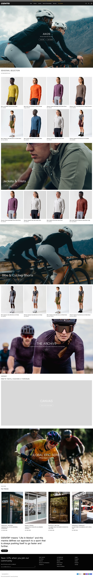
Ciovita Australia (5, 576)
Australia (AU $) (5, 574)
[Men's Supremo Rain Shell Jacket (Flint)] (58, 205)
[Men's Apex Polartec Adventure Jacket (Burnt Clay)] (81, 205)
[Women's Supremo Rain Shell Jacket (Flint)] (58, 123)
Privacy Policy (59, 564)
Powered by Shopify (14, 576)
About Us (41, 560)
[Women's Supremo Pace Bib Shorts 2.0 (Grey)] (35, 299)
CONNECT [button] (76, 557)
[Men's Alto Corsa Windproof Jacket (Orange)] (35, 91)
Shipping (58, 560)
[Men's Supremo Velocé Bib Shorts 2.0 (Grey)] (12, 299)
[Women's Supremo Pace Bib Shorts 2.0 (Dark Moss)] (81, 299)
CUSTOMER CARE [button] (60, 557)
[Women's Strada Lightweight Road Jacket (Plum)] (58, 91)
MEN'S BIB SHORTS (7, 279)
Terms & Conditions (60, 566)
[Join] (34, 566)
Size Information (60, 559)
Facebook (76, 562)
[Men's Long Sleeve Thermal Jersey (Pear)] (12, 91)
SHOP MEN (42, 39)
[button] (31, 3)
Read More (4, 550)
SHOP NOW (46, 349)
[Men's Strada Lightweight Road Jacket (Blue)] (35, 123)
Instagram (77, 559)
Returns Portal (59, 562)
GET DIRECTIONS (4, 530)
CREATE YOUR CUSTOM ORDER (46, 405)
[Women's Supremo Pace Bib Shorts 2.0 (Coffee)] (81, 123)
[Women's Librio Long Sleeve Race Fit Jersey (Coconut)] (81, 91)
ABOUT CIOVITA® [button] (42, 557)
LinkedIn (76, 560)
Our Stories (41, 559)
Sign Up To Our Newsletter (44, 562)
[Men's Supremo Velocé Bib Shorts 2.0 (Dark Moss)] (12, 123)
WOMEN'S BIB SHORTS (18, 279)
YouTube (76, 564)
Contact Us (41, 564)
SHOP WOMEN (50, 39)
